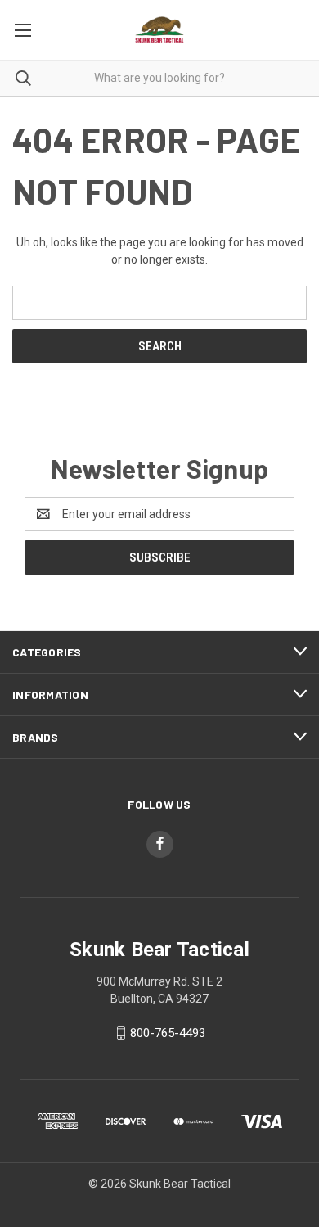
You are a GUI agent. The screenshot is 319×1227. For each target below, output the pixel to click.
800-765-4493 (167, 1033)
